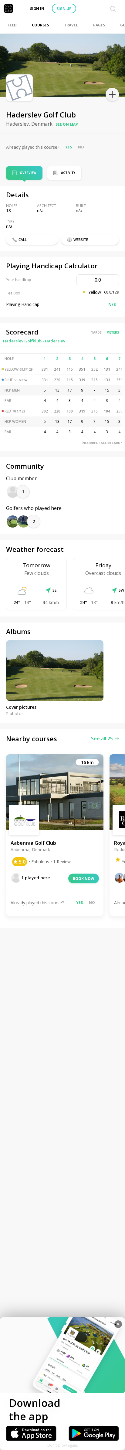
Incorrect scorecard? (102, 443)
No (81, 147)
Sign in (37, 8)
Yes (68, 147)
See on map (67, 124)
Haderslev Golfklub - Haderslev (34, 341)
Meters (112, 332)
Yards (96, 332)
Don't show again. (62, 1445)
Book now (83, 878)
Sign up (64, 8)
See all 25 (102, 738)
